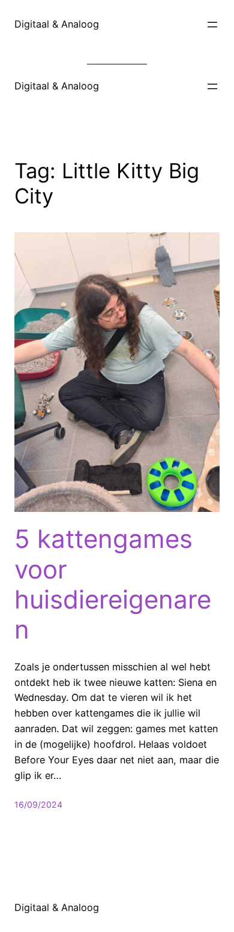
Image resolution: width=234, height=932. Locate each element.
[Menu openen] (212, 24)
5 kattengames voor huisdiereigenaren (112, 584)
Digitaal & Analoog (56, 24)
